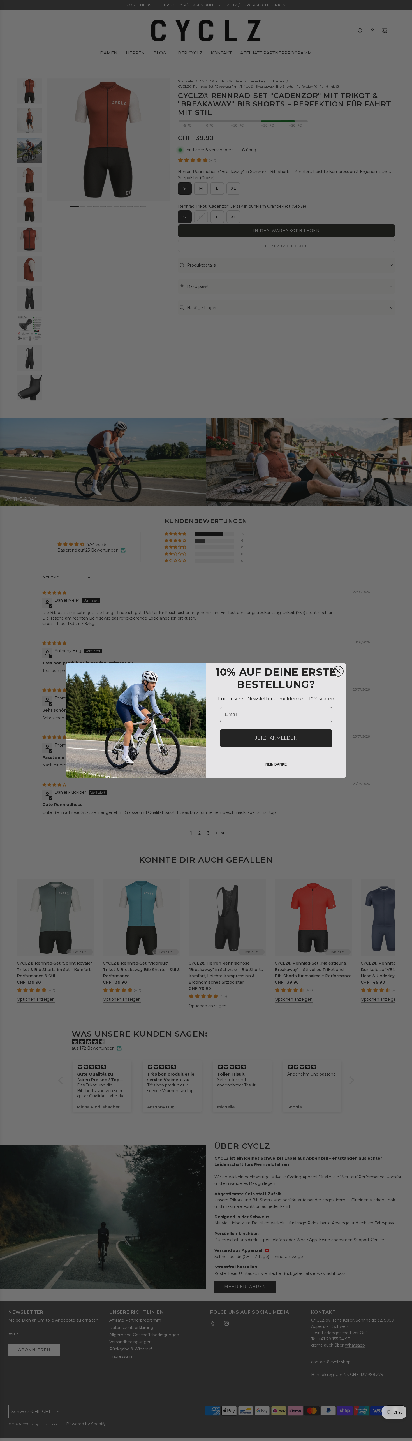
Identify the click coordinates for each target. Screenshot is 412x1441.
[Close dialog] (338, 671)
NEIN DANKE (276, 764)
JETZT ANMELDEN (276, 738)
